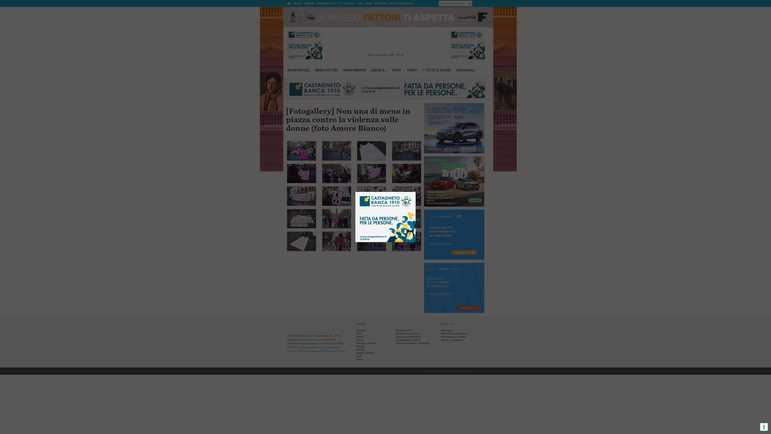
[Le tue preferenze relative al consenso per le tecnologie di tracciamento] (764, 427)
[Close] (418, 189)
